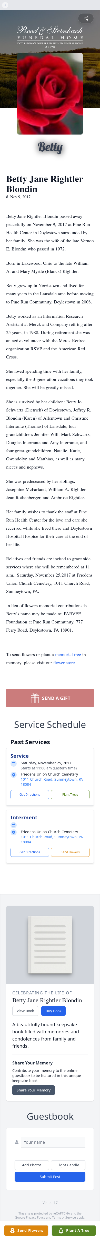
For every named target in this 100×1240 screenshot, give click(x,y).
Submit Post (50, 1176)
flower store (64, 662)
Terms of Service (64, 1217)
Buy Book (53, 1010)
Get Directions (29, 794)
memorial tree (68, 654)
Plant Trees (70, 794)
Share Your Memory (34, 1090)
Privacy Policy (35, 1217)
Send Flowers (70, 852)
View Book (25, 1010)
